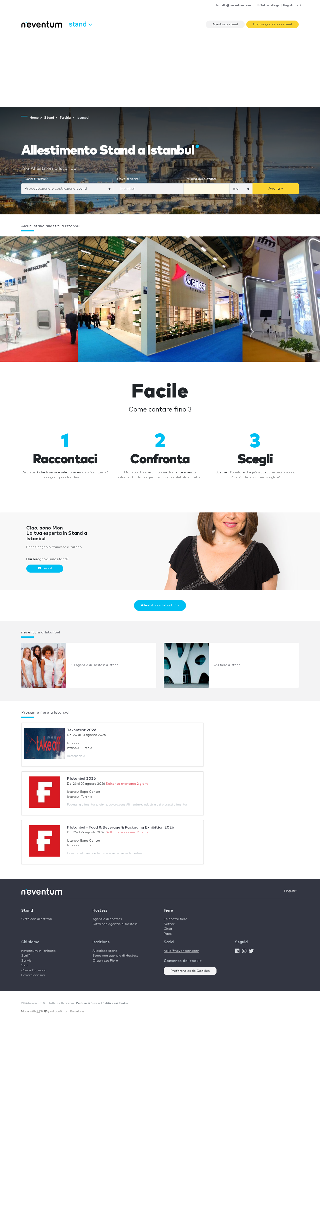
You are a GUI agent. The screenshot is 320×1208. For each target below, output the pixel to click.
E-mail (46, 568)
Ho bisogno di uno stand (272, 24)
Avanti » (275, 188)
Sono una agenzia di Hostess (115, 955)
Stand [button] (78, 23)
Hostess (99, 910)
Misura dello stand (201, 179)
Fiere (168, 910)
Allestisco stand (225, 24)
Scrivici (26, 960)
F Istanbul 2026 (81, 778)
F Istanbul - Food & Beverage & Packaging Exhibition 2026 (120, 827)
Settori (169, 924)
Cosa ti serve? (36, 179)
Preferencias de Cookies (190, 971)
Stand (27, 910)
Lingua (290, 891)
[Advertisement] (160, 69)
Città (168, 928)
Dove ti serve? (128, 179)
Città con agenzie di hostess (114, 924)
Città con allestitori (36, 919)
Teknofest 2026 (81, 730)
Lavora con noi (33, 975)
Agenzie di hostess (107, 919)
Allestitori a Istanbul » (160, 605)
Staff (25, 955)
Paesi (168, 933)
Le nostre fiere (175, 919)
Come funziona (33, 970)
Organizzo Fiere (105, 960)
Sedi (24, 965)
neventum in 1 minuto (38, 951)
